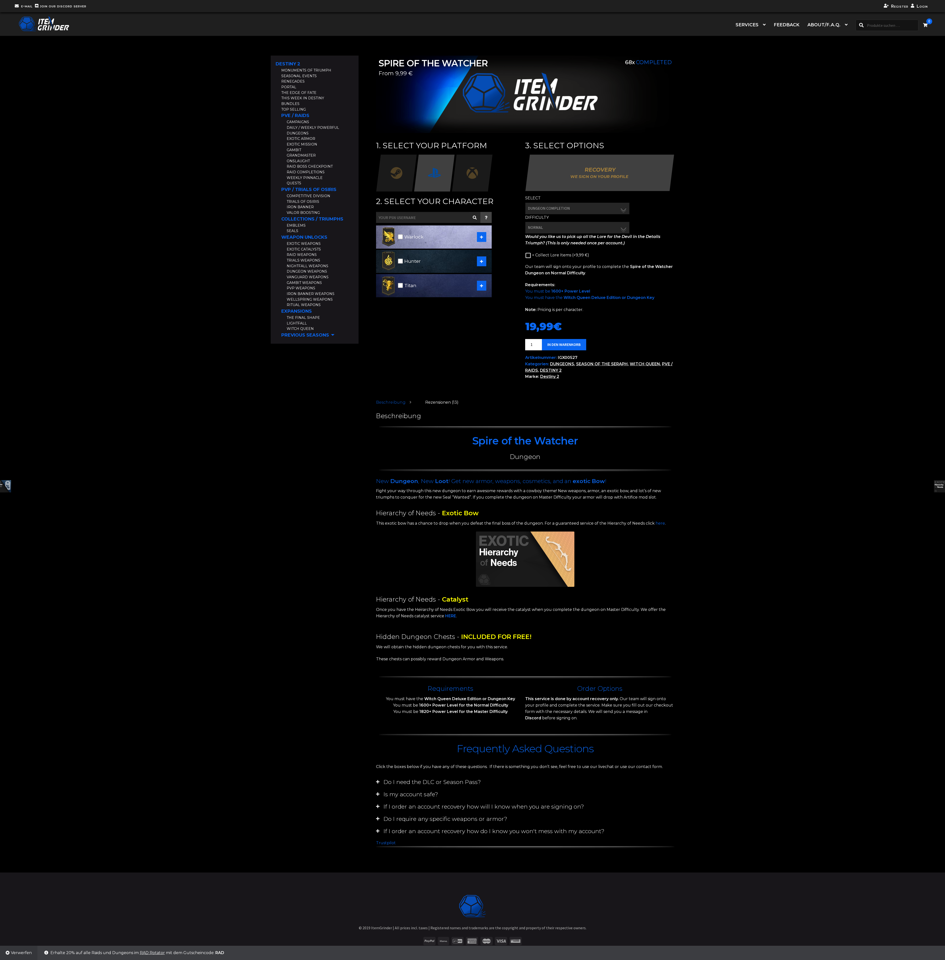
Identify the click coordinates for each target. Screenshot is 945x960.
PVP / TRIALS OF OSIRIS (308, 189)
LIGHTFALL (297, 323)
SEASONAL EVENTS (299, 76)
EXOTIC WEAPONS (304, 243)
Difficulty (537, 217)
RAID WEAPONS (302, 254)
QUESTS (294, 183)
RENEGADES (293, 81)
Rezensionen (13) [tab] (441, 402)
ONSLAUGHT (298, 161)
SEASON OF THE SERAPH (602, 364)
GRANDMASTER (301, 155)
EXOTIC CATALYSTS (304, 249)
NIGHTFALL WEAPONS (307, 266)
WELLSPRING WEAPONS (310, 299)
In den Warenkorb (564, 344)
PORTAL (288, 87)
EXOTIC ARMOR (301, 138)
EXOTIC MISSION (302, 144)
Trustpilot (386, 843)
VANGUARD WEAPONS (308, 277)
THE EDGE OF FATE (298, 92)
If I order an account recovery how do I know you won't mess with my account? (493, 831)
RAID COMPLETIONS (306, 172)
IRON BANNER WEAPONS (310, 294)
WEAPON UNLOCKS (304, 237)
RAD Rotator (152, 952)
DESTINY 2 (551, 370)
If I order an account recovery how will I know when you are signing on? (483, 806)
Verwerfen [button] (21, 952)
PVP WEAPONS (301, 288)
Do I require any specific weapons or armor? (445, 818)
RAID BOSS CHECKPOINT (310, 166)
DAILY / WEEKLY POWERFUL (313, 127)
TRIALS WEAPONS (303, 260)
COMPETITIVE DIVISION (308, 196)
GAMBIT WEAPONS (304, 283)
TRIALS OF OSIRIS (303, 201)
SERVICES (747, 25)
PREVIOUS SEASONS (305, 335)
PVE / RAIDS (295, 115)
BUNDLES (290, 104)
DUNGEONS (562, 364)
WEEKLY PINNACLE (305, 178)
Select (533, 198)
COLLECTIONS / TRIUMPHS (312, 219)
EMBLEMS (296, 225)
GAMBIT (294, 150)
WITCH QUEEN (645, 364)
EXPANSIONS (296, 311)
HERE (450, 616)
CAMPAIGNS (298, 122)
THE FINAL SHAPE (303, 317)
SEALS (292, 231)
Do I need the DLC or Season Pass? (432, 782)
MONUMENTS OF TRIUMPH (306, 70)
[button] (525, 782)
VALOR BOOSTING (303, 212)
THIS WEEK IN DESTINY (302, 98)
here (660, 523)
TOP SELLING (293, 109)
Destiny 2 (549, 376)
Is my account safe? (410, 794)
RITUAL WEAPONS (304, 305)
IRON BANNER (300, 207)
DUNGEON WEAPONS (307, 271)
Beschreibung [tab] (391, 402)
